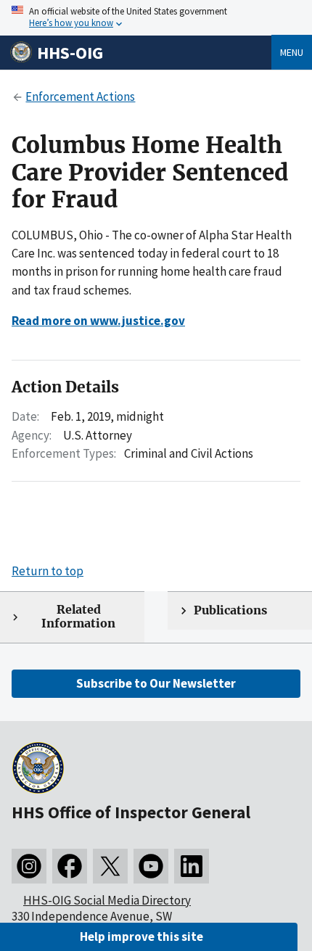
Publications (230, 610)
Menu (291, 52)
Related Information (78, 616)
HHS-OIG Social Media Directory (107, 900)
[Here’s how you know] (156, 18)
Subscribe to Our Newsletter (156, 683)
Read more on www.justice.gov (98, 321)
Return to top (47, 571)
